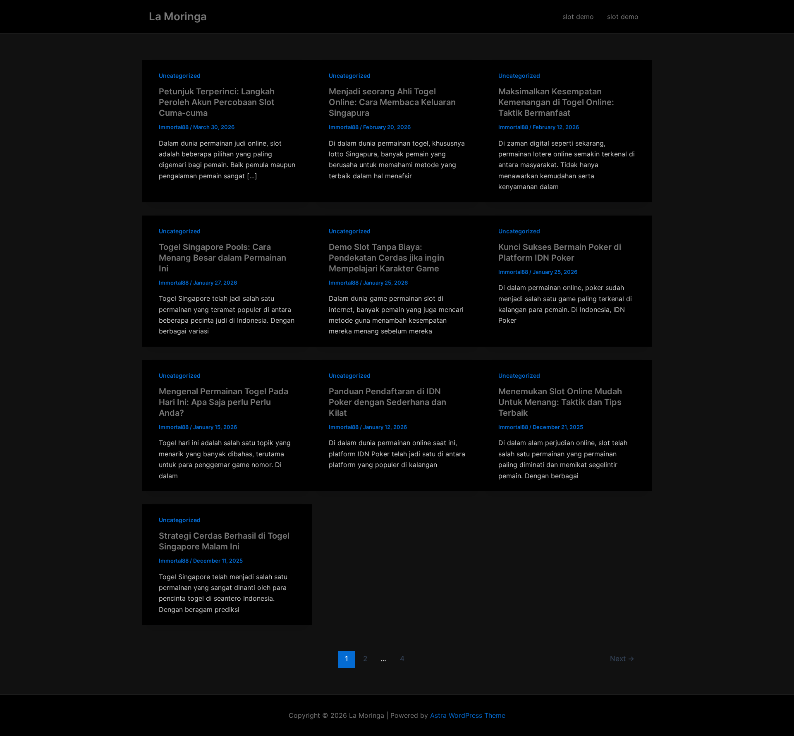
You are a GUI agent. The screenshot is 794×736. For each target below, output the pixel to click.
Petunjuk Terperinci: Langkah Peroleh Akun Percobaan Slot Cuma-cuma (217, 102)
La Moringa (178, 16)
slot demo (578, 16)
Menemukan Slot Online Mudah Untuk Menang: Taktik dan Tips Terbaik (560, 402)
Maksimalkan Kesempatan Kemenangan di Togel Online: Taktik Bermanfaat (556, 102)
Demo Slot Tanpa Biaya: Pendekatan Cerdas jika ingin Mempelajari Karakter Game (386, 257)
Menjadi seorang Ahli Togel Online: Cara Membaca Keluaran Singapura (392, 102)
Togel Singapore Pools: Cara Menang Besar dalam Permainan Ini (222, 257)
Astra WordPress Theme (467, 715)
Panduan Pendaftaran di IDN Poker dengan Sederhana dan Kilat (387, 402)
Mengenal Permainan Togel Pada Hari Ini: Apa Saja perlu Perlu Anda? (223, 402)
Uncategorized (180, 75)
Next (622, 658)
